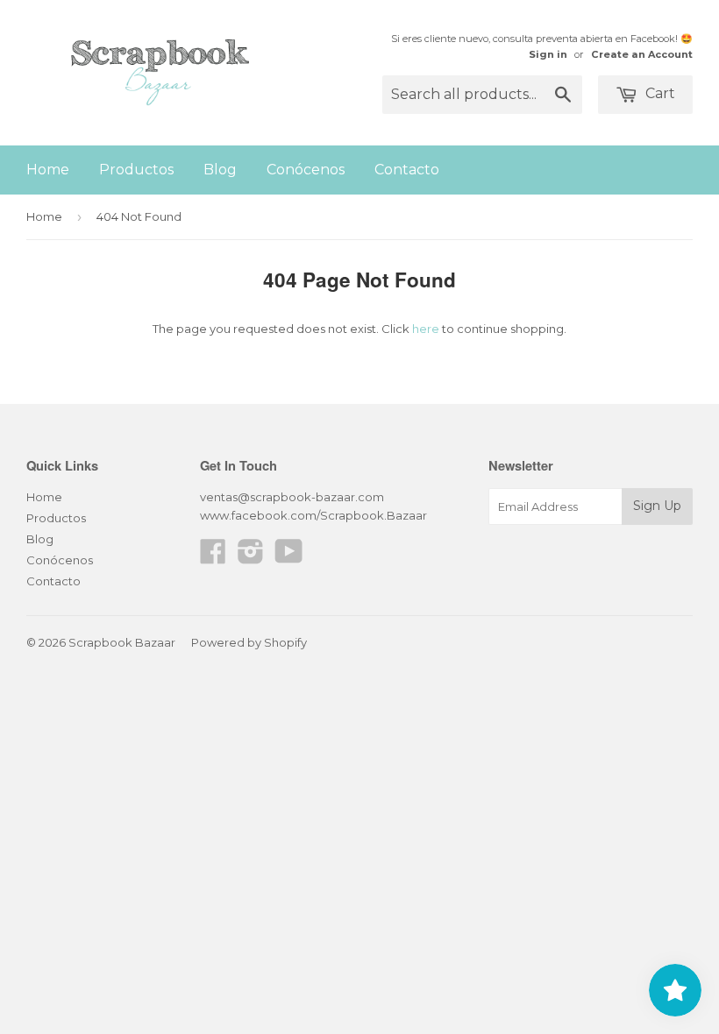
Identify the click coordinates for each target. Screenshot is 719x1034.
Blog (220, 169)
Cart (658, 93)
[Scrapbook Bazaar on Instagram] (251, 557)
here (425, 329)
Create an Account (642, 54)
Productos (136, 169)
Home (47, 169)
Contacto (406, 169)
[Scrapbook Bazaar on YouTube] (289, 557)
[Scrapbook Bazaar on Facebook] (213, 557)
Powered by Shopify (249, 642)
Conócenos (306, 169)
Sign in (548, 54)
